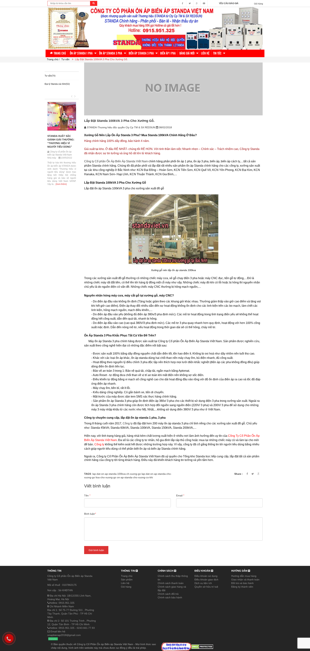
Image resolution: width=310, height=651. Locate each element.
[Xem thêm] (59, 157)
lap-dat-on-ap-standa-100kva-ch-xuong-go (116, 473)
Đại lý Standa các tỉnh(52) (57, 84)
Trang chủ (126, 576)
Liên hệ (125, 583)
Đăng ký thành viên (242, 586)
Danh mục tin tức (60, 67)
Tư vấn (65, 59)
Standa (52, 638)
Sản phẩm (127, 579)
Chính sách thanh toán (171, 583)
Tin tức (50, 94)
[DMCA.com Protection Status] (202, 646)
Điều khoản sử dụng (205, 576)
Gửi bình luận (96, 550)
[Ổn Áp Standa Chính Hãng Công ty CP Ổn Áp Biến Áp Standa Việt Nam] (155, 28)
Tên (87, 495)
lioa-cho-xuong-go (106, 477)
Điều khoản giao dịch (206, 579)
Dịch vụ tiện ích (203, 583)
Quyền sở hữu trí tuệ (206, 586)
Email (180, 495)
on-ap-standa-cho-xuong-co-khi (135, 477)
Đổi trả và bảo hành (242, 583)
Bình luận (90, 513)
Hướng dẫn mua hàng (243, 576)
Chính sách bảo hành (170, 597)
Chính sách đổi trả (168, 593)
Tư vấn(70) (50, 76)
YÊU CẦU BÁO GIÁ (228, 3)
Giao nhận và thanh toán (245, 579)
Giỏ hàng (126, 586)
